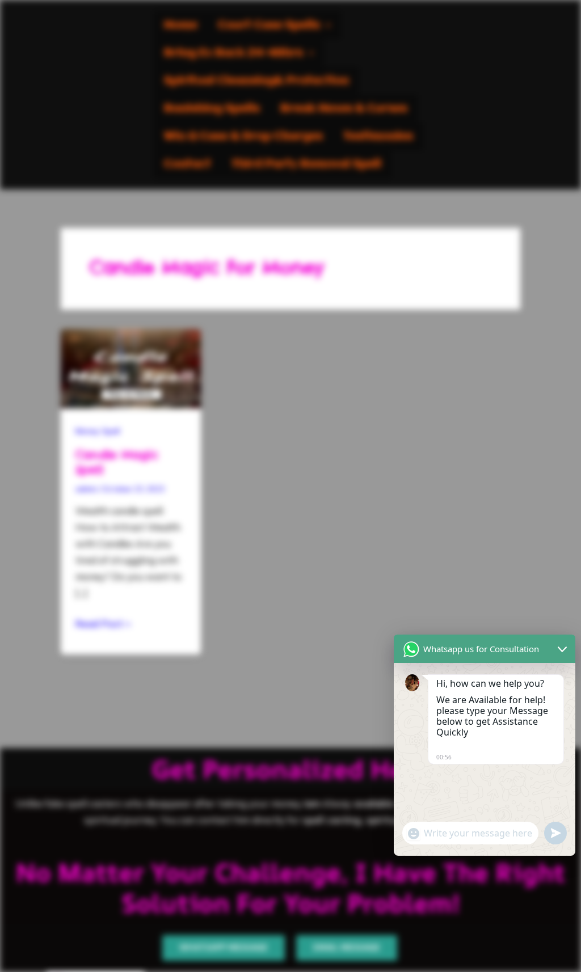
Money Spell (97, 431)
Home (180, 25)
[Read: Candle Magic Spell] (131, 367)
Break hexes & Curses (343, 109)
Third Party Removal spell (306, 164)
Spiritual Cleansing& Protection (256, 81)
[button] (274, 25)
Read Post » (102, 622)
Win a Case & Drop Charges (243, 136)
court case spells (269, 25)
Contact (187, 164)
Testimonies (378, 136)
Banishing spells (212, 109)
